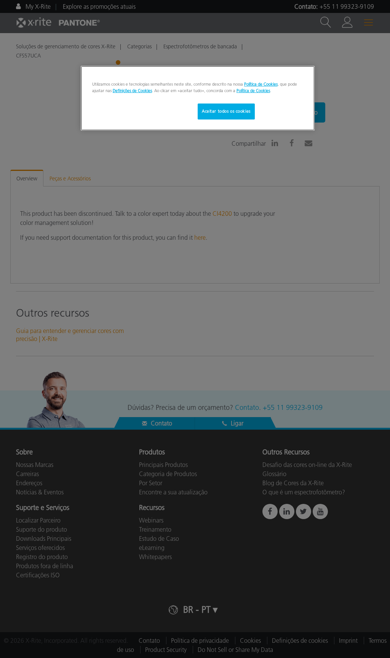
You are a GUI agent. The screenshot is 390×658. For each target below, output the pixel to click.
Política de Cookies (261, 84)
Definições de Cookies (132, 90)
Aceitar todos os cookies (226, 111)
